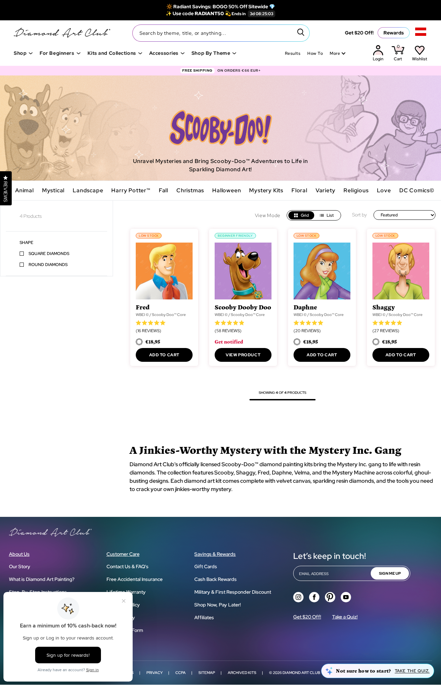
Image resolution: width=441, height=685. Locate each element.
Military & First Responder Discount (232, 592)
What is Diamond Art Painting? (41, 579)
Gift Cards (205, 566)
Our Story (19, 566)
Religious (355, 190)
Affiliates (204, 617)
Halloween (226, 190)
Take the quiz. (412, 671)
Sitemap (206, 672)
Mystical (53, 190)
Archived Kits (242, 672)
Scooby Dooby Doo (243, 307)
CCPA (180, 672)
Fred (143, 307)
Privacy (154, 672)
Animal (24, 190)
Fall (163, 190)
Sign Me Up (390, 573)
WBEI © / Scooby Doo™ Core (161, 314)
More (335, 53)
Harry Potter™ (130, 190)
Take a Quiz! (345, 617)
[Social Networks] (298, 597)
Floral (299, 190)
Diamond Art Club (301, 672)
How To (315, 53)
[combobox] (221, 33)
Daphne (305, 307)
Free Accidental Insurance (134, 579)
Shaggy (383, 307)
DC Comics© (416, 190)
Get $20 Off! (359, 33)
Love (384, 190)
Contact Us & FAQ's (127, 566)
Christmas (190, 190)
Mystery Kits (266, 190)
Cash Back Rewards (215, 579)
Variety (326, 190)
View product (243, 355)
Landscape (88, 190)
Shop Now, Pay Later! (217, 605)
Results (292, 53)
